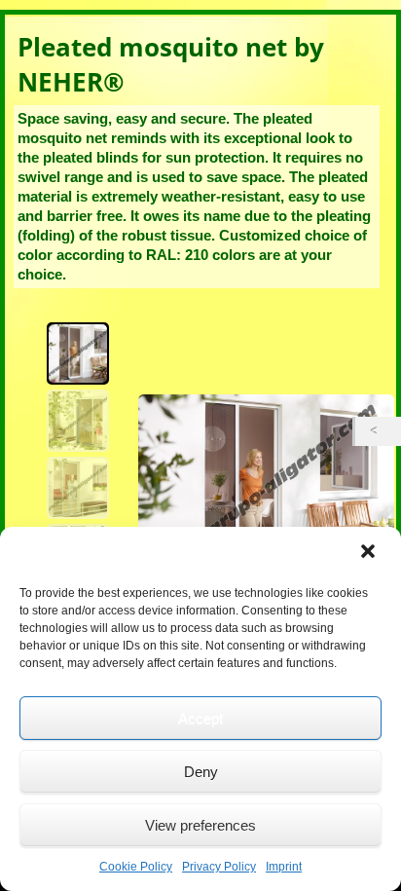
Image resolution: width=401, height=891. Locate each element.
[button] (370, 553)
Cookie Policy (135, 866)
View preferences (200, 825)
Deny (201, 771)
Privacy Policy (219, 866)
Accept (200, 718)
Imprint (284, 866)
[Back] (378, 431)
